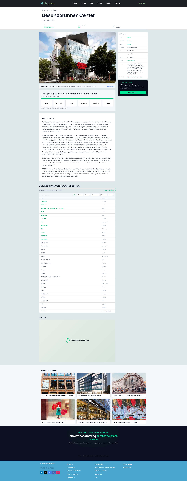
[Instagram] (58, 472)
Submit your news (73, 474)
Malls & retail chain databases (105, 467)
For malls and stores (74, 471)
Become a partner (100, 471)
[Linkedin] (41, 472)
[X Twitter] (45, 472)
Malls (92, 3)
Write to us (71, 477)
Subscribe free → (133, 92)
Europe (55, 10)
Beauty (111, 195)
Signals (83, 3)
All (74, 195)
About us (117, 3)
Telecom (103, 195)
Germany (129, 41)
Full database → (110, 190)
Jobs (96, 477)
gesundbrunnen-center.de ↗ (135, 77)
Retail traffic (99, 464)
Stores (100, 3)
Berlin (129, 37)
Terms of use (127, 467)
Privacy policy (127, 464)
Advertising (71, 467)
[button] (77, 340)
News (75, 3)
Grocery (87, 195)
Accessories (95, 195)
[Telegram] (50, 472)
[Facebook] (54, 472)
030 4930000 (131, 60)
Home (43, 10)
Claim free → (110, 86)
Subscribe (141, 3)
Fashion (80, 195)
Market (108, 3)
